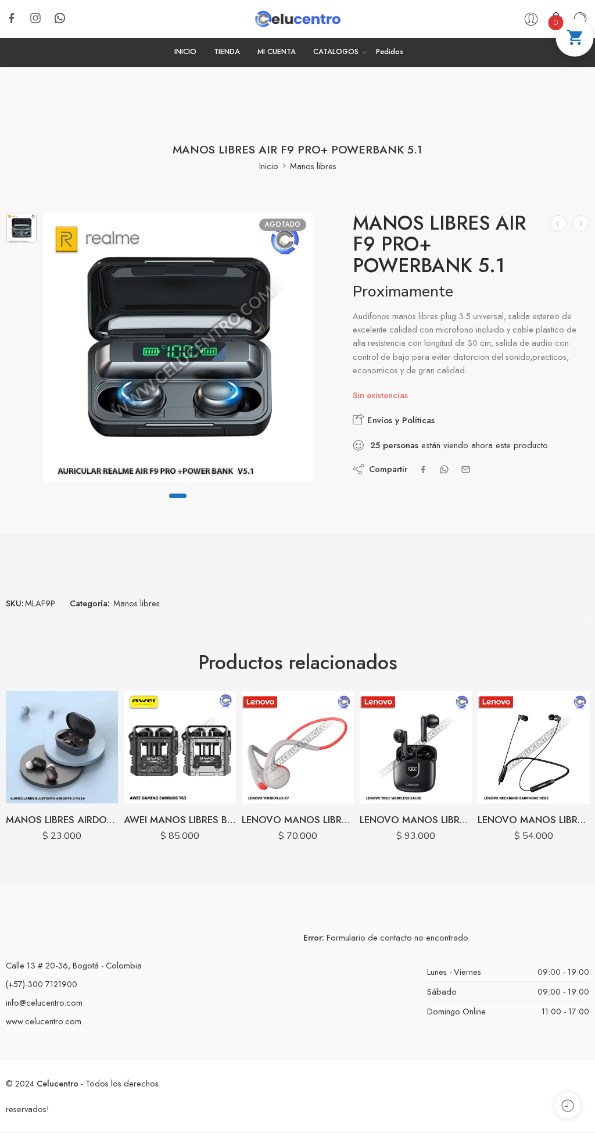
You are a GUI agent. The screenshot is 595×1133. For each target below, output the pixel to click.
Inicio (268, 166)
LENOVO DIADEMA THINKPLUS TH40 (534, 820)
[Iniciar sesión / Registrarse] (531, 19)
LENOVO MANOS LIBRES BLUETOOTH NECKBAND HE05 (416, 820)
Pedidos (389, 52)
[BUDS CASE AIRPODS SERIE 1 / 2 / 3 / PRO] (558, 223)
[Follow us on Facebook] (11, 18)
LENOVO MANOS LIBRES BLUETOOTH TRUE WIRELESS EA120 (298, 820)
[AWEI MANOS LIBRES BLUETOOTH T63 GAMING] (62, 747)
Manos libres (313, 166)
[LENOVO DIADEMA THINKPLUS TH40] (534, 747)
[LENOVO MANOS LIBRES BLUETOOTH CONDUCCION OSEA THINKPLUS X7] (180, 747)
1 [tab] (177, 505)
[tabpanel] (178, 350)
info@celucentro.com (44, 1002)
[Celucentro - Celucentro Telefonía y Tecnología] (297, 19)
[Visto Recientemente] (567, 1105)
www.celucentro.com (43, 1021)
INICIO (185, 52)
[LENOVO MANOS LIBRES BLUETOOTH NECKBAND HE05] (416, 747)
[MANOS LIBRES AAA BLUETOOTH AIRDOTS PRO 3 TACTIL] (580, 223)
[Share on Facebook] (423, 469)
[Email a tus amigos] (466, 469)
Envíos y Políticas (399, 420)
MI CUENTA (276, 52)
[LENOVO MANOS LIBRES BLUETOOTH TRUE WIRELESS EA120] (298, 747)
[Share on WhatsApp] (444, 469)
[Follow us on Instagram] (35, 18)
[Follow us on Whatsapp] (59, 18)
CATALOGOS (336, 52)
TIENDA (227, 52)
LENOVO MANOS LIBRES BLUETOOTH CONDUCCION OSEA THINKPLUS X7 (180, 820)
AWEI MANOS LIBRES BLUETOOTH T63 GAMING (62, 820)
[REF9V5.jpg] (21, 228)
